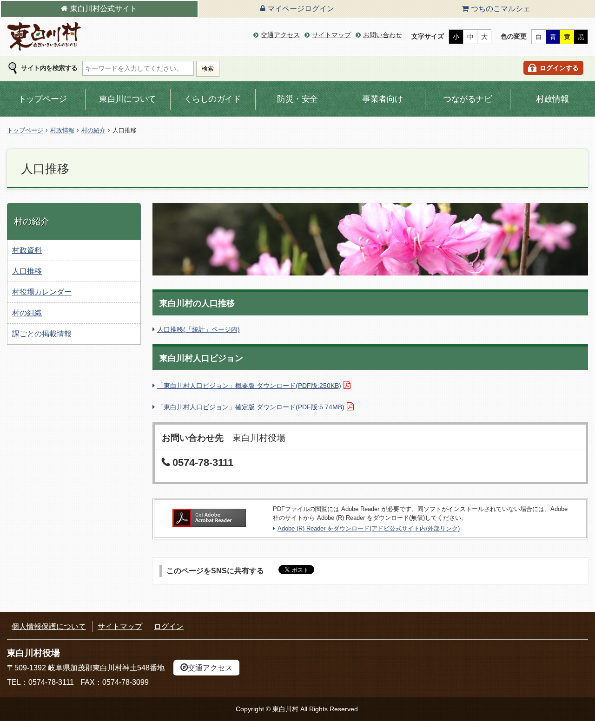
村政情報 (552, 99)
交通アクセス (280, 35)
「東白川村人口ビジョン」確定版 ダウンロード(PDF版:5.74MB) (250, 407)
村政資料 (27, 250)
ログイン (169, 626)
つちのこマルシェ (500, 9)
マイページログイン (300, 9)
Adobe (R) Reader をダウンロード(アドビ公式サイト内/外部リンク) (369, 528)
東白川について (127, 99)
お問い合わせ (382, 35)
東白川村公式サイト (103, 9)
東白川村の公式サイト (44, 37)
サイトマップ (331, 35)
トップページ (42, 99)
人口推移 (27, 271)
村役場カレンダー (42, 292)
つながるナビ (467, 99)
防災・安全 (297, 99)
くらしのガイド (212, 99)
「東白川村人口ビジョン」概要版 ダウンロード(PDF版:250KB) (249, 385)
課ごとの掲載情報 (42, 334)
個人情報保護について (49, 626)
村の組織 (27, 313)
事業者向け (382, 99)
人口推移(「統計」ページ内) (198, 329)
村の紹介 (93, 130)
